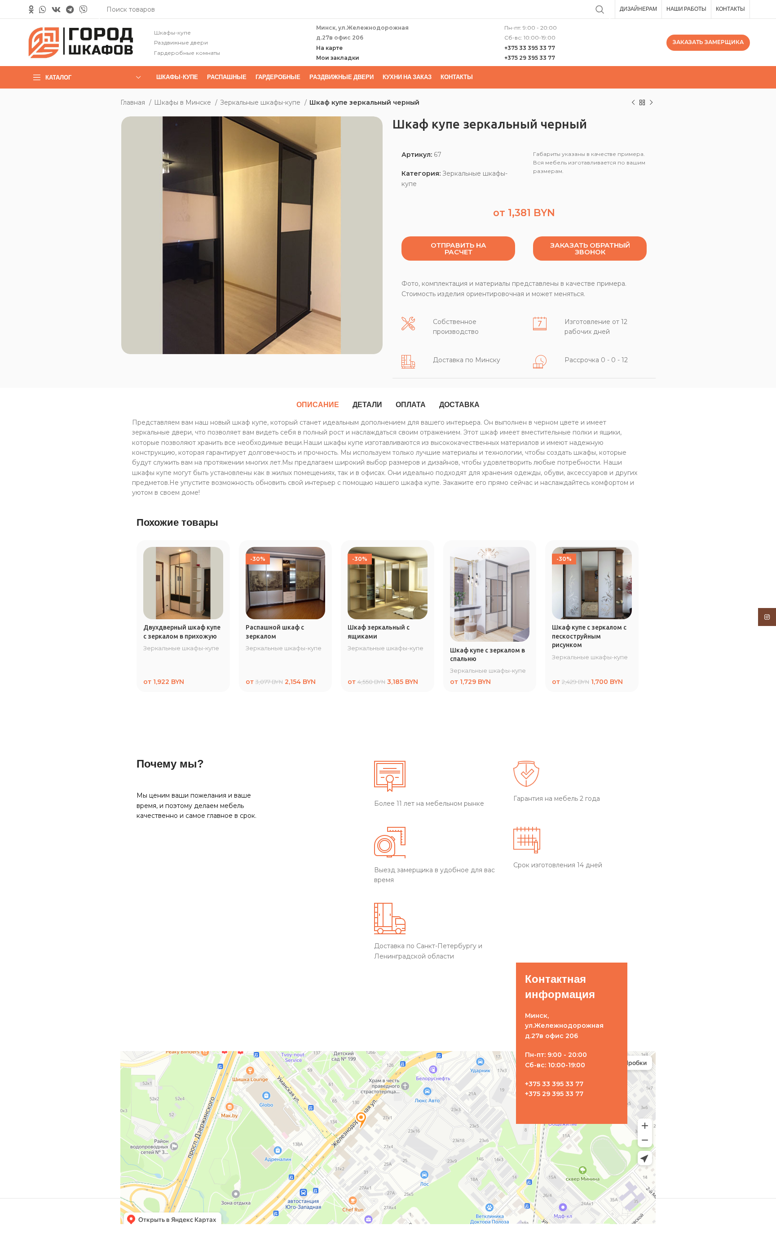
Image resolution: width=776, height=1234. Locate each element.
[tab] (317, 405)
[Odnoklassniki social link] (31, 9)
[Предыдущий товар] (633, 102)
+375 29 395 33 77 (529, 57)
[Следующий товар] (651, 102)
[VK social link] (56, 9)
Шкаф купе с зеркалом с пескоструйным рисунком (589, 636)
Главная (133, 102)
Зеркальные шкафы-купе (261, 102)
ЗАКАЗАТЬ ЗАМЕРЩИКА (708, 42)
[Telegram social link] (69, 9)
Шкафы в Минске (183, 102)
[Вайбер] (83, 9)
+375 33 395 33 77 (529, 47)
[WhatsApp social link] (42, 9)
